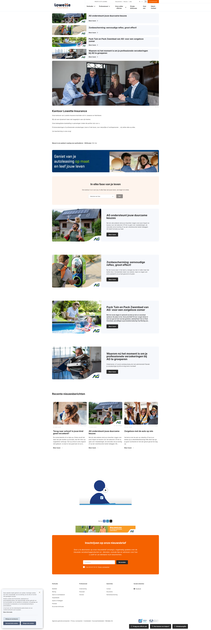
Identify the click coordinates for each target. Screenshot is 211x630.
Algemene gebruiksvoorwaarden (61, 621)
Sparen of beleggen (57, 600)
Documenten (118, 1)
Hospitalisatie (55, 597)
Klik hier (94, 143)
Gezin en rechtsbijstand (58, 594)
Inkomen (81, 594)
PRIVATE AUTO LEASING (101, 1)
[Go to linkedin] (108, 521)
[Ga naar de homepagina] (68, 5)
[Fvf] (153, 621)
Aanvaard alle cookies (11, 623)
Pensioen (54, 603)
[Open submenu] (95, 6)
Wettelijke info (109, 621)
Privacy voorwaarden (103, 567)
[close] (39, 592)
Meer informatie (7, 612)
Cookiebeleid (87, 621)
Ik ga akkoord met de (97, 567)
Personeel (82, 591)
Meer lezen (112, 234)
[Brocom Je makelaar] (142, 621)
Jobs (130, 1)
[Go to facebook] (104, 521)
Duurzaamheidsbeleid (98, 621)
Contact (108, 588)
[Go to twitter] (111, 521)
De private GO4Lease (58, 606)
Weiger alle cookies (28, 623)
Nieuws (126, 1)
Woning (54, 591)
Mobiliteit (54, 588)
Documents (109, 591)
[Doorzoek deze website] (146, 1)
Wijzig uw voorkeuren (11, 619)
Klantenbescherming (112, 594)
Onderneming (83, 588)
